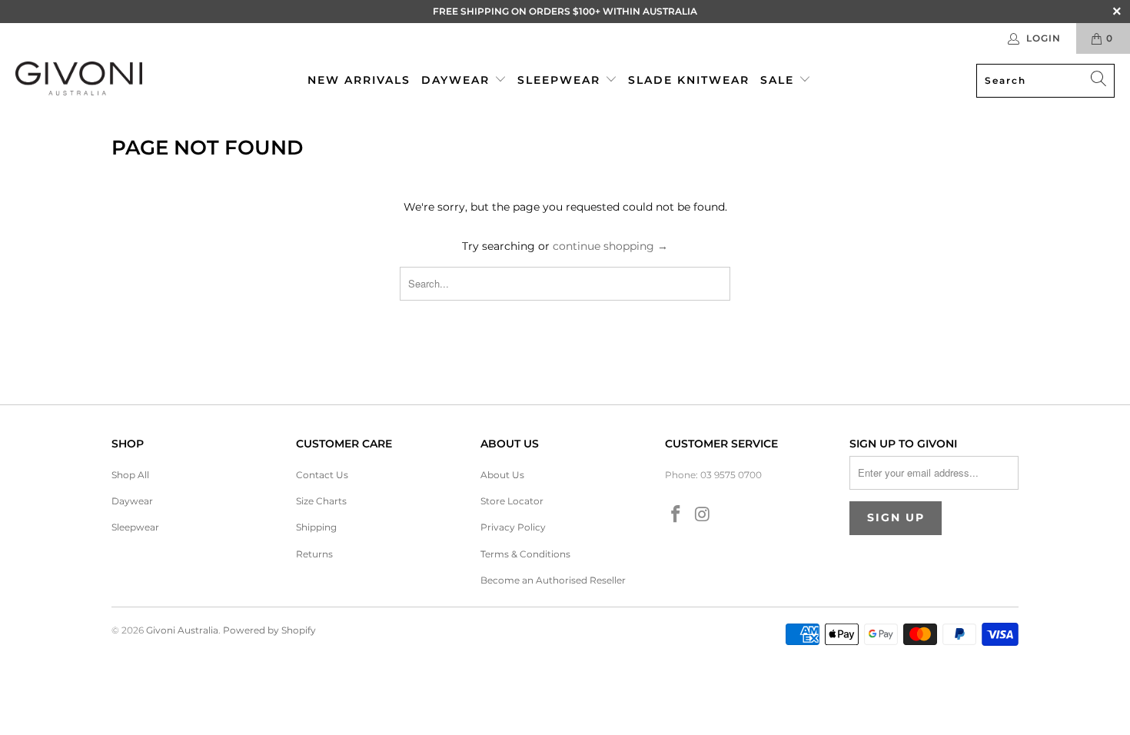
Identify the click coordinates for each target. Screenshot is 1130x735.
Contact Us (322, 475)
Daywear (457, 80)
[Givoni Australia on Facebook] (676, 515)
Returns (314, 554)
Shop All (130, 475)
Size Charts (321, 501)
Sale (779, 80)
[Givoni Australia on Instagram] (703, 515)
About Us (502, 475)
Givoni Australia (182, 630)
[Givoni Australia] (78, 80)
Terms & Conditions (525, 554)
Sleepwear (561, 80)
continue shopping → (610, 246)
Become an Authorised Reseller (553, 580)
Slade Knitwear (688, 80)
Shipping (316, 527)
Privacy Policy (513, 527)
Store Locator (511, 501)
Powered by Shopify (269, 630)
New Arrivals (358, 80)
